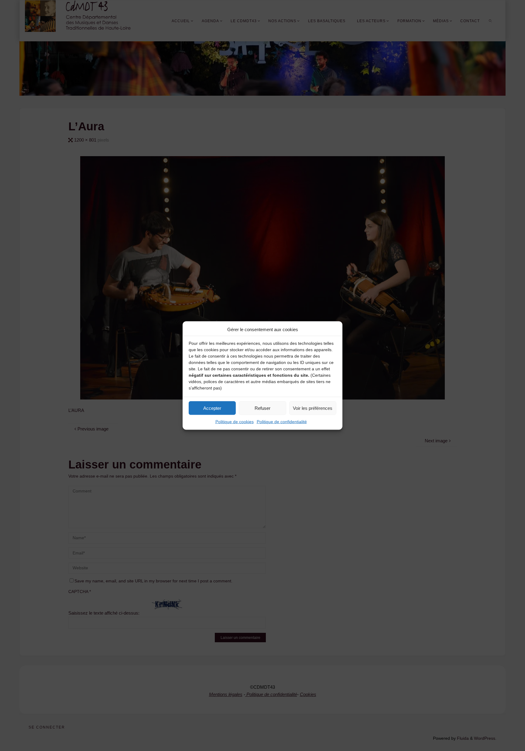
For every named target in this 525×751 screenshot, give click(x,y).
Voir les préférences (312, 407)
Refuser (262, 407)
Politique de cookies (234, 421)
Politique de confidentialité (282, 421)
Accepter (212, 407)
